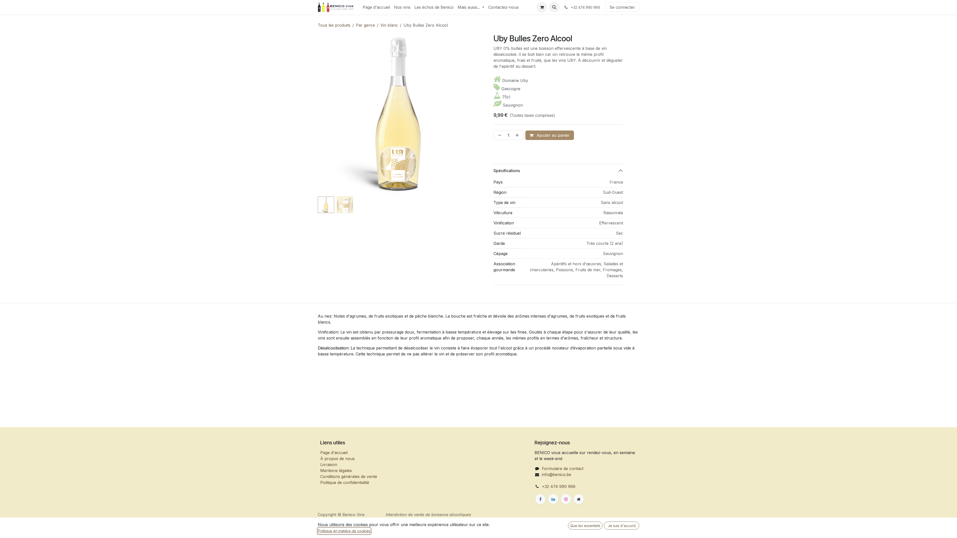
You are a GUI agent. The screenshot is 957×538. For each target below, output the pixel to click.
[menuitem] (376, 7)
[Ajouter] (518, 135)
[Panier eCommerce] (542, 7)
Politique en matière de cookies (344, 531)
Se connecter (622, 7)
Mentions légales (336, 470)
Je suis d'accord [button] (622, 526)
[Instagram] (566, 499)
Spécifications (506, 170)
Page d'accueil (334, 452)
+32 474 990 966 (558, 486)
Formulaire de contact (562, 468)
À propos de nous (337, 458)
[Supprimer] (499, 135)
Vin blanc (389, 25)
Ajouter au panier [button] (552, 135)
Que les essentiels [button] (585, 526)
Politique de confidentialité (344, 482)
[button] (554, 7)
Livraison (328, 464)
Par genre (365, 25)
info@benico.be (556, 474)
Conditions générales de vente (348, 476)
